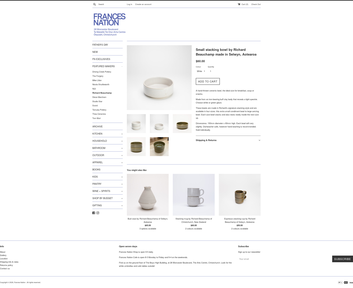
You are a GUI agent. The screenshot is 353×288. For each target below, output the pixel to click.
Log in (129, 4)
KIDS (107, 176)
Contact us (5, 268)
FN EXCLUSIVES (101, 59)
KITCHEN (107, 133)
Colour (198, 66)
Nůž (94, 88)
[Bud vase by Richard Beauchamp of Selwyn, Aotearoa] (148, 195)
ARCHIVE (97, 126)
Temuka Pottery (99, 109)
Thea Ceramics (99, 113)
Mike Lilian (97, 80)
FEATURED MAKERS (107, 66)
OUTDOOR (107, 155)
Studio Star (97, 101)
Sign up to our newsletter (249, 251)
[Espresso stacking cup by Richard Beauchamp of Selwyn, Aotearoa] (240, 195)
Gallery (3, 255)
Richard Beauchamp (102, 92)
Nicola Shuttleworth (100, 84)
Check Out (256, 4)
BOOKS (96, 169)
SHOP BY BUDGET (107, 198)
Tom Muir (96, 118)
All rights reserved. (34, 282)
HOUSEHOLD (107, 140)
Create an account (143, 4)
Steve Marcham (99, 97)
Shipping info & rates (9, 261)
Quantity (211, 66)
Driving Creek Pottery (101, 71)
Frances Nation (20, 282)
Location (4, 258)
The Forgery (97, 75)
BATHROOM (107, 148)
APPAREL (107, 162)
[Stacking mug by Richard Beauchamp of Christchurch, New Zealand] (194, 195)
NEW (95, 51)
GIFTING (107, 205)
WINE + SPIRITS (107, 191)
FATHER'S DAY (100, 44)
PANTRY (107, 183)
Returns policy (6, 265)
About (2, 251)
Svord (95, 105)
